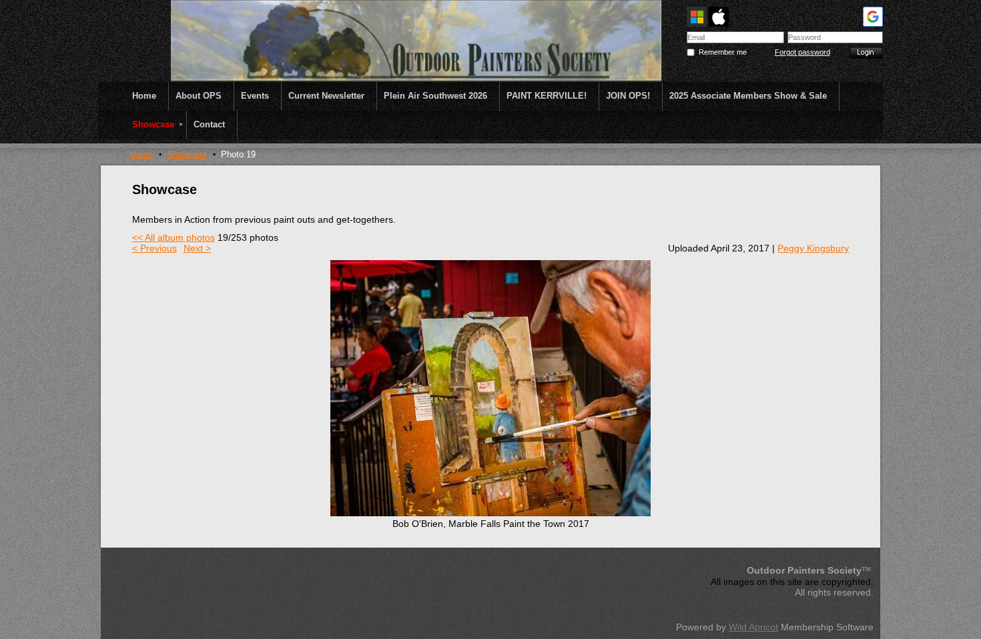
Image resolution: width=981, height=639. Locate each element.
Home (141, 154)
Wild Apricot (753, 627)
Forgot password (802, 52)
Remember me (723, 52)
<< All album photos (173, 237)
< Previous (154, 248)
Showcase (187, 154)
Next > (197, 248)
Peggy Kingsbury (813, 248)
